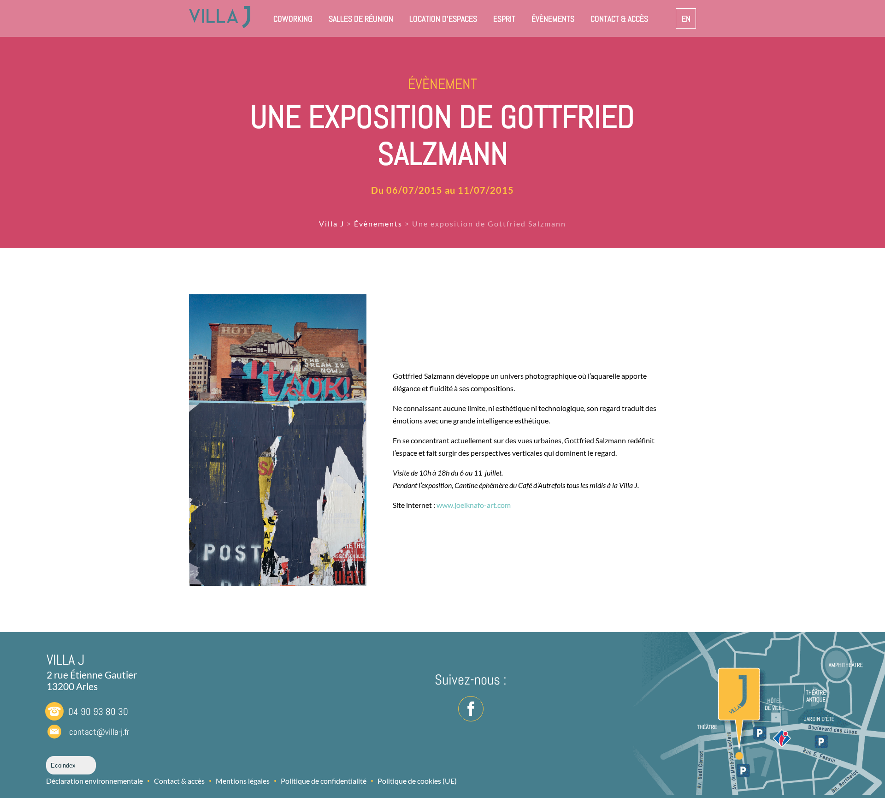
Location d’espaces (443, 18)
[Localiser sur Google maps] (748, 715)
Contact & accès (619, 18)
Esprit (504, 18)
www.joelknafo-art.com (474, 504)
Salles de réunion (361, 18)
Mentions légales (243, 780)
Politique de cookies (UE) (417, 780)
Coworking (293, 18)
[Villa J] (219, 25)
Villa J (331, 223)
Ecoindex (63, 765)
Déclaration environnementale (94, 780)
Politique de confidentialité (323, 780)
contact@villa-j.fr (99, 732)
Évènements (552, 18)
